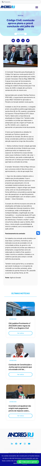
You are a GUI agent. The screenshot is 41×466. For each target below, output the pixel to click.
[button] (37, 7)
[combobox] (20, 1)
